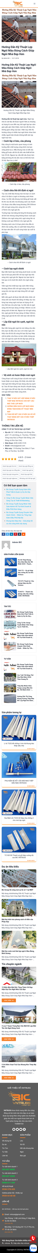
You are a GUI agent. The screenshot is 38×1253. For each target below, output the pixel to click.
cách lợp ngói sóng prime (10, 474)
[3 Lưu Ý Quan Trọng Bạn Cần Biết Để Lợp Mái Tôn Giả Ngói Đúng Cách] (19, 1014)
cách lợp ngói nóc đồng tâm (11, 470)
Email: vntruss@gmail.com (15, 1214)
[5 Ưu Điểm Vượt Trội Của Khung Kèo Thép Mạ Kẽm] (19, 1053)
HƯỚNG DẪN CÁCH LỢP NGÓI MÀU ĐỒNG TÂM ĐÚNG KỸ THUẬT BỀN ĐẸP (20, 409)
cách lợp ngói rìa (27, 470)
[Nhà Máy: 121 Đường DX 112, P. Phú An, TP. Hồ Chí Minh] (3, 1229)
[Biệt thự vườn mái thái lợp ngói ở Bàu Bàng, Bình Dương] (19, 940)
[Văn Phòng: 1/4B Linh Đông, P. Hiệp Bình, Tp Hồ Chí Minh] (3, 1221)
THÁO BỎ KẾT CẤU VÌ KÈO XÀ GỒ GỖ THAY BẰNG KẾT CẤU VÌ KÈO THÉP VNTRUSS (21, 417)
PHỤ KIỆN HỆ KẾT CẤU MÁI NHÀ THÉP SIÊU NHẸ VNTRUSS (19, 782)
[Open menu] (34, 3)
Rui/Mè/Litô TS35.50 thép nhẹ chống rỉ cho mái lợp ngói (19, 819)
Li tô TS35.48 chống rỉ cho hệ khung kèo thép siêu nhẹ (19, 745)
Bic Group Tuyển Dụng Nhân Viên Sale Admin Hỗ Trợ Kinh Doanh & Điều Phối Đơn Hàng (18, 506)
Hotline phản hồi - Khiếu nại (12, 1193)
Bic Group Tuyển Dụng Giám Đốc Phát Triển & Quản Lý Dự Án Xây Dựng (18, 492)
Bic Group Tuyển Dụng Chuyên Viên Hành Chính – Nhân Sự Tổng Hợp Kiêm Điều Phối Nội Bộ (19, 515)
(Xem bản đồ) (9, 1223)
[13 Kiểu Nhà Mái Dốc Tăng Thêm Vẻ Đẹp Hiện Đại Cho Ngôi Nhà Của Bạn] (19, 976)
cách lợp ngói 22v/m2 (9, 466)
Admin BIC (6, 58)
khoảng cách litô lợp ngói (27, 478)
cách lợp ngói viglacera (10, 478)
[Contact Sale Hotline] (33, 1238)
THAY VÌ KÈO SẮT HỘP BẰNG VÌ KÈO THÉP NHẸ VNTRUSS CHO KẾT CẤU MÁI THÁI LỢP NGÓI (21, 401)
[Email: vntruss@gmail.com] (3, 1214)
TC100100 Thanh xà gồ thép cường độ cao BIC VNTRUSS (19, 856)
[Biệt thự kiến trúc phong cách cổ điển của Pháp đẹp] (19, 908)
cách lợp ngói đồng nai (26, 466)
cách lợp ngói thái (26, 474)
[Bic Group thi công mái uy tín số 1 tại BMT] (19, 878)
